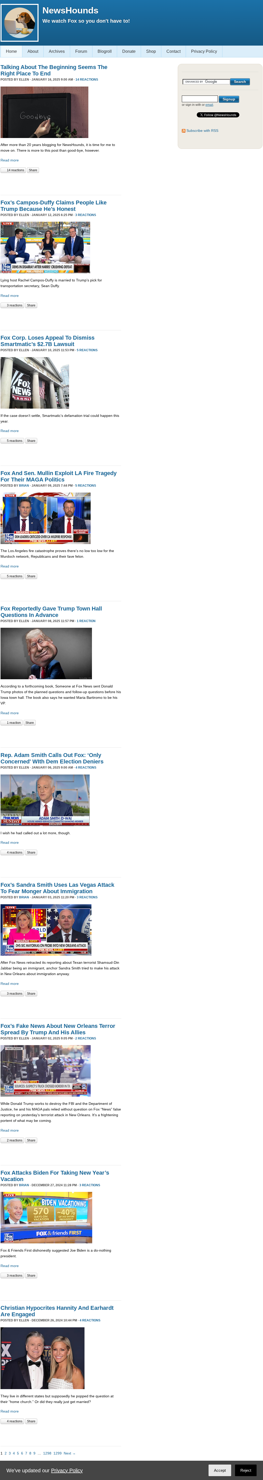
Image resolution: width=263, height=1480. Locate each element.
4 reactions (86, 767)
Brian (24, 485)
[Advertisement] (61, 183)
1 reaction (86, 621)
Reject (245, 1470)
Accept (220, 1470)
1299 (57, 1453)
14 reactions (87, 79)
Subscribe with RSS (202, 130)
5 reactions (87, 350)
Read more (10, 160)
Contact (173, 51)
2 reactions (85, 1038)
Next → (70, 1453)
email (209, 105)
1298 (47, 1453)
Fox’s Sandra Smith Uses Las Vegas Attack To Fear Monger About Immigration (57, 888)
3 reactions (85, 215)
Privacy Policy (204, 51)
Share (33, 170)
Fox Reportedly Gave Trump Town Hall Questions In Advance (51, 611)
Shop (151, 51)
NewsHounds (70, 10)
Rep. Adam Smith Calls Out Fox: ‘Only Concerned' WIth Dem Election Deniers (52, 758)
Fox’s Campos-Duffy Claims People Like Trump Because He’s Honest (54, 205)
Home (11, 51)
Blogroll (105, 51)
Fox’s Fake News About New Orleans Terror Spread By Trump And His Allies (58, 1029)
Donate (129, 51)
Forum (81, 51)
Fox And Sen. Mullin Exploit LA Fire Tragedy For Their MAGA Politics (59, 476)
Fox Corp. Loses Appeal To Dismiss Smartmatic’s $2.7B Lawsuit (48, 340)
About (32, 51)
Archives (57, 51)
